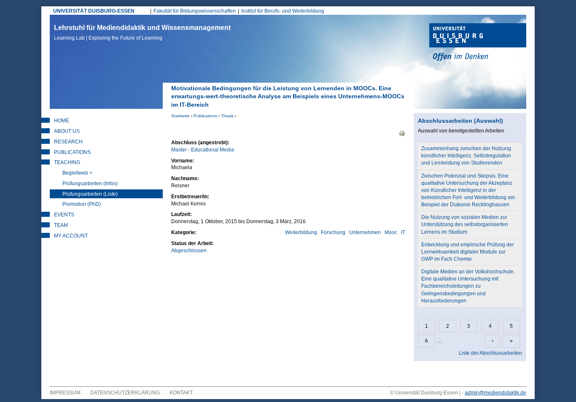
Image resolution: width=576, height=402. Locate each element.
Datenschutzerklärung (125, 393)
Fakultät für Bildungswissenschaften (194, 11)
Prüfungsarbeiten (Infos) (90, 183)
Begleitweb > (77, 173)
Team (61, 225)
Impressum (65, 393)
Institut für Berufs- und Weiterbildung (282, 11)
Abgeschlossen (189, 251)
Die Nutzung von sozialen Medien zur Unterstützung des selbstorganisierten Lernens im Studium (464, 224)
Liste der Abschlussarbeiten (490, 353)
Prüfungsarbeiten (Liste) (90, 194)
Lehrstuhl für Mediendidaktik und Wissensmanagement (142, 32)
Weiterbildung (301, 232)
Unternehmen (365, 232)
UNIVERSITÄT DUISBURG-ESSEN (94, 11)
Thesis (227, 115)
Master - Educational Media (202, 150)
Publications (205, 115)
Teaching (67, 162)
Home (61, 121)
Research (68, 142)
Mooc (391, 232)
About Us (67, 131)
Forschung (333, 232)
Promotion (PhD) (81, 204)
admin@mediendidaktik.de (495, 393)
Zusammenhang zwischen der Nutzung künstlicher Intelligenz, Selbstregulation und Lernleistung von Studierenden (466, 156)
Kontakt (181, 393)
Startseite (180, 115)
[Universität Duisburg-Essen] (477, 43)
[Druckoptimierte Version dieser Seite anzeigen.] (401, 133)
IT (403, 232)
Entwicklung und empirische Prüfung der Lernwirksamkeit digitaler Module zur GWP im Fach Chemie (467, 252)
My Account (71, 236)
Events (64, 215)
